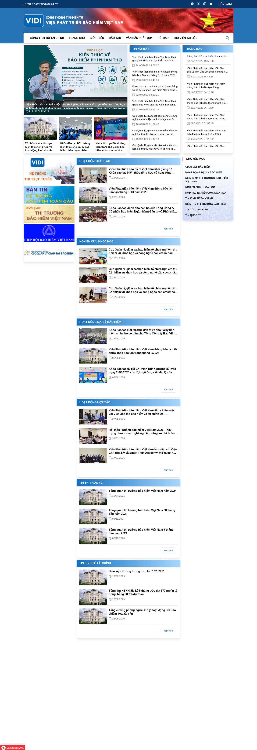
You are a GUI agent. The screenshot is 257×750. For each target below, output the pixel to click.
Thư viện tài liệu (185, 37)
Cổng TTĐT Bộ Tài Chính (47, 37)
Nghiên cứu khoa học (96, 241)
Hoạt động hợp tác (94, 402)
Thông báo (193, 48)
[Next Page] (122, 80)
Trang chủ (77, 37)
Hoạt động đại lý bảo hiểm (100, 321)
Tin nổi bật (140, 48)
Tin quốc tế (193, 215)
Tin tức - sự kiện (196, 209)
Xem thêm (168, 229)
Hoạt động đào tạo (94, 161)
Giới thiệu (97, 37)
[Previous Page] (29, 80)
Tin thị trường (91, 482)
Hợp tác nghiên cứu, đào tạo (205, 192)
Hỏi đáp (163, 37)
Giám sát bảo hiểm (197, 166)
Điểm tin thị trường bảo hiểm (205, 204)
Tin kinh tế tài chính (95, 563)
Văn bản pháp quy (139, 37)
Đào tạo (115, 37)
